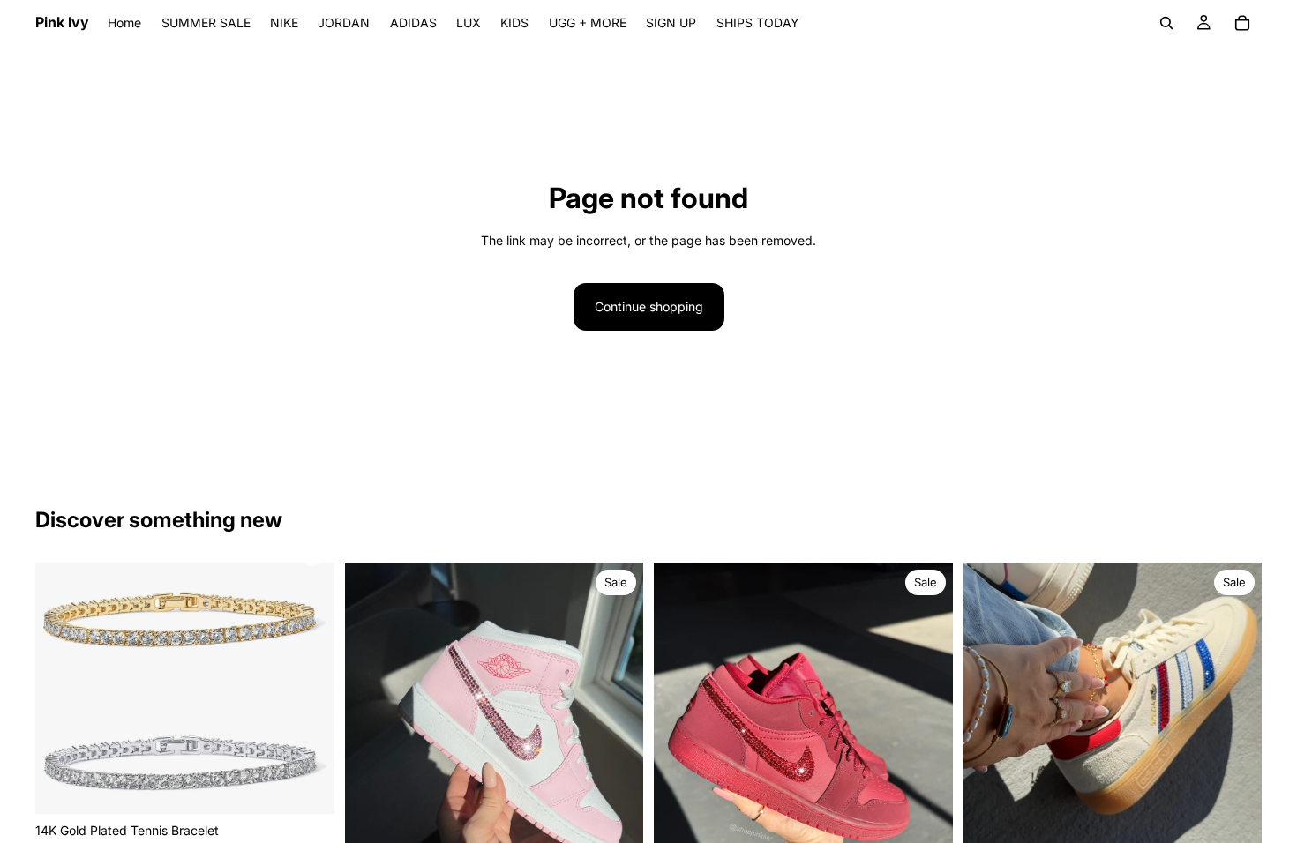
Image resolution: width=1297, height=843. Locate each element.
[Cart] (1242, 23)
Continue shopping (649, 306)
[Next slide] (307, 687)
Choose (322, 786)
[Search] (1166, 23)
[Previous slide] (61, 687)
